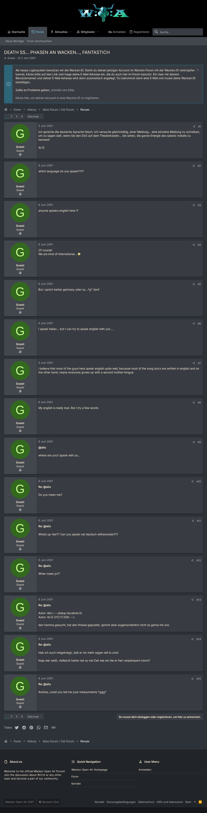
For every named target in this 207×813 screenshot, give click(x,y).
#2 (199, 165)
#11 (199, 520)
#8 (199, 402)
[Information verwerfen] (197, 70)
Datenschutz (146, 802)
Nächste (33, 116)
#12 (198, 560)
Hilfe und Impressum (170, 802)
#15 (198, 678)
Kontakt (76, 783)
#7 (199, 363)
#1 (199, 126)
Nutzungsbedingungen (121, 802)
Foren (75, 776)
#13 (198, 599)
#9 (199, 442)
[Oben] (194, 802)
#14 (198, 639)
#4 (199, 244)
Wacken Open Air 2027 (19, 802)
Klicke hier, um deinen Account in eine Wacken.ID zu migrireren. (57, 98)
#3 (199, 205)
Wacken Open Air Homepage (89, 769)
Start (188, 802)
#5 (199, 284)
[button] (70, 32)
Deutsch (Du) (50, 802)
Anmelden (145, 769)
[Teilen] (194, 126)
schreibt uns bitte (62, 90)
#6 (199, 323)
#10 (198, 481)
